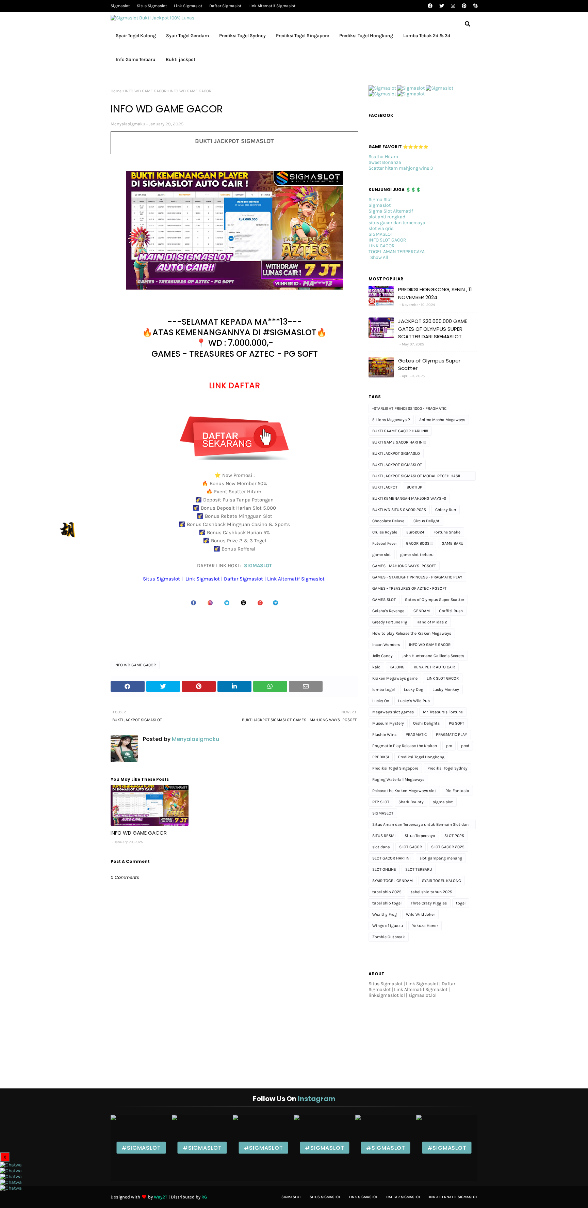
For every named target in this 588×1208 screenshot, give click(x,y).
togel (461, 903)
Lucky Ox (380, 700)
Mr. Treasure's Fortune (443, 712)
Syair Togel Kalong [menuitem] (136, 35)
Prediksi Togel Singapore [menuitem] (302, 35)
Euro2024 (415, 532)
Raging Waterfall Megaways (398, 779)
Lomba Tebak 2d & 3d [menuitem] (426, 35)
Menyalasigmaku (128, 123)
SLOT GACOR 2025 (447, 847)
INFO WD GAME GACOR (145, 91)
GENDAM (421, 610)
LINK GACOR (382, 246)
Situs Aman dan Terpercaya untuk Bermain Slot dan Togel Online (420, 825)
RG (204, 1196)
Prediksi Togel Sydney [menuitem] (242, 35)
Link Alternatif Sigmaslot (272, 5)
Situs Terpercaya (420, 835)
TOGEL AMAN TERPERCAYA (397, 251)
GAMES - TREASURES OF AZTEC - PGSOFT (409, 588)
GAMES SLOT (384, 599)
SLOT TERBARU (418, 869)
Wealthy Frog (384, 914)
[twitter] (442, 6)
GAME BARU (452, 543)
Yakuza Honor (425, 925)
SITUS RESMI (383, 835)
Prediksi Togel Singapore (395, 768)
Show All (379, 257)
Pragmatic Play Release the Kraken (404, 745)
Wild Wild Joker (420, 914)
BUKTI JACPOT (384, 487)
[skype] (474, 6)
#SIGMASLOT (141, 1148)
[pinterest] (464, 6)
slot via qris (381, 228)
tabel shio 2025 (387, 891)
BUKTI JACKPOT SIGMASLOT (397, 464)
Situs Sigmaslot (152, 5)
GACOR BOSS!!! (419, 543)
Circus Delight (426, 520)
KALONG (397, 667)
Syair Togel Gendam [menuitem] (187, 35)
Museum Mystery (388, 723)
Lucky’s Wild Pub (414, 700)
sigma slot (443, 802)
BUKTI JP (414, 487)
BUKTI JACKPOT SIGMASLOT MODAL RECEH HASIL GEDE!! (416, 477)
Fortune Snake (447, 532)
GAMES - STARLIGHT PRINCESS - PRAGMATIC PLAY (417, 577)
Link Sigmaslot (188, 5)
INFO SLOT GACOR (387, 240)
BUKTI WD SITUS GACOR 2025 (399, 509)
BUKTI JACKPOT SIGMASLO (396, 453)
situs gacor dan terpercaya (397, 223)
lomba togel (383, 689)
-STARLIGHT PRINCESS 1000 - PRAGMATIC (409, 408)
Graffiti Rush (451, 610)
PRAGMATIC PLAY (451, 734)
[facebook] (430, 6)
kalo (376, 667)
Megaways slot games (393, 712)
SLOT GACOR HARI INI (391, 858)
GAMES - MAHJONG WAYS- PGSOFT (404, 565)
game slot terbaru (417, 554)
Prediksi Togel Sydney (447, 768)
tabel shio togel (387, 903)
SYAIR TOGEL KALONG (441, 880)
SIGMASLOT (258, 565)
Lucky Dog (413, 689)
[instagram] (453, 6)
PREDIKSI (380, 757)
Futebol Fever (384, 543)
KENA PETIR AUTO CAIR (434, 667)
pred (465, 745)
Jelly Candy (382, 655)
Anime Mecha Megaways (442, 419)
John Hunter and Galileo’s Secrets (433, 655)
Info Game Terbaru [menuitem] (136, 59)
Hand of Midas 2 (431, 622)
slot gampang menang (441, 858)
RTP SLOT (380, 802)
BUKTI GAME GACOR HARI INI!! (399, 442)
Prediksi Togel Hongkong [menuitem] (366, 35)
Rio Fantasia (457, 790)
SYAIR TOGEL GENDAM (392, 880)
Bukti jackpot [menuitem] (180, 59)
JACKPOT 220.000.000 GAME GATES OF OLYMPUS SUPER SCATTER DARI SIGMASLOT (432, 329)
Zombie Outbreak (388, 936)
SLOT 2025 (454, 835)
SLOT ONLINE (384, 869)
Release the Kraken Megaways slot (404, 790)
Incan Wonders (386, 644)
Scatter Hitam (383, 156)
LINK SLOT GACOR (443, 678)
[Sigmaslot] (382, 88)
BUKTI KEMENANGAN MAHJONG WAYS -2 (409, 498)
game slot (381, 554)
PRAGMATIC (416, 734)
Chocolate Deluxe (388, 520)
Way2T (160, 1196)
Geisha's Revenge (388, 610)
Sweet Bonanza (385, 162)
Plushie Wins (384, 734)
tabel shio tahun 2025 (431, 891)
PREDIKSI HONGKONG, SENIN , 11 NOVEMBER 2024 (435, 293)
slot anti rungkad (387, 217)
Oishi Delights (426, 723)
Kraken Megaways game (395, 678)
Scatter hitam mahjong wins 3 (401, 168)
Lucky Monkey (445, 689)
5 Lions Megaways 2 (391, 419)
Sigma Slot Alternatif (391, 211)
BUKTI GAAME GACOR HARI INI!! (400, 431)
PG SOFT (456, 723)
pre (449, 745)
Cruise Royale (384, 532)
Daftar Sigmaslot (225, 5)
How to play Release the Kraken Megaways (411, 633)
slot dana (381, 847)
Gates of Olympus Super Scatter (429, 364)
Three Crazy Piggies (429, 903)
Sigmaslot (120, 5)
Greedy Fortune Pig (389, 622)
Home (116, 91)
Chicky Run (445, 509)
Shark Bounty (411, 802)
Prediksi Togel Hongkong (421, 757)
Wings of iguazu (387, 925)
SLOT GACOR (410, 847)
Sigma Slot (380, 199)
